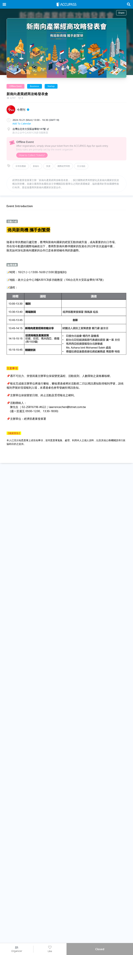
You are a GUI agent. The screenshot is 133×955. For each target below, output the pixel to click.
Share (121, 12)
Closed (99, 949)
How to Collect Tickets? (32, 155)
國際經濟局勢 (63, 166)
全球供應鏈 (20, 166)
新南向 (36, 166)
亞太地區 (81, 166)
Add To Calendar (21, 123)
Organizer (16, 951)
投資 (48, 166)
